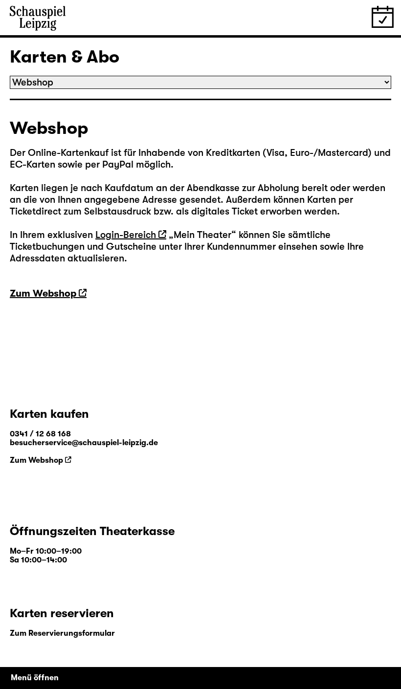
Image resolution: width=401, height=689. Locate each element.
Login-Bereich (125, 234)
